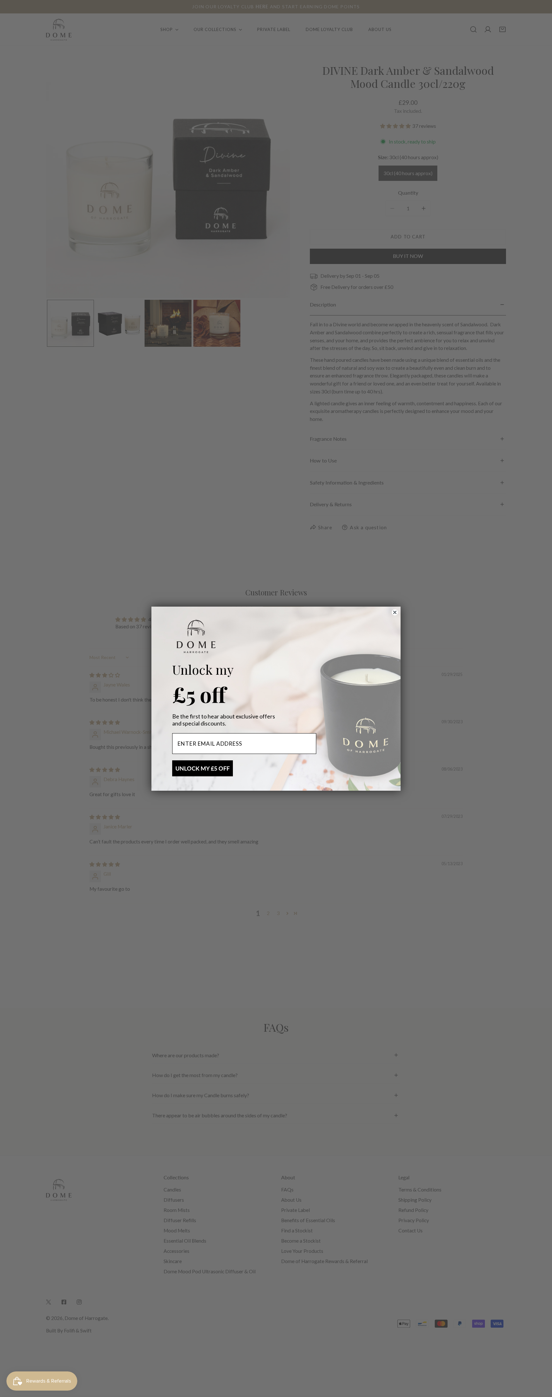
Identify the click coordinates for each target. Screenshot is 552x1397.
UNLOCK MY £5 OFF (202, 768)
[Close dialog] (395, 612)
